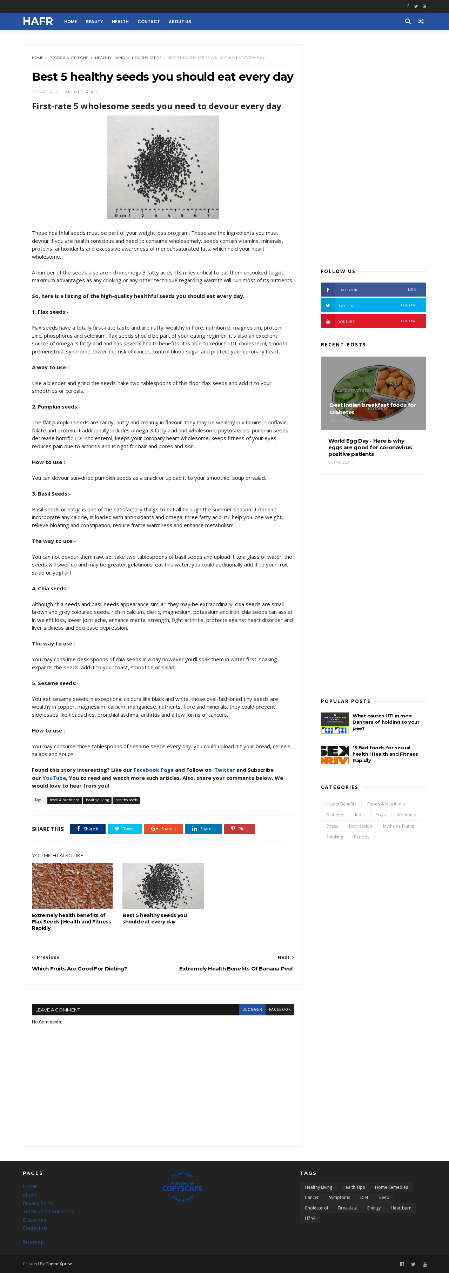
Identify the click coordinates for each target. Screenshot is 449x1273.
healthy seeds (146, 57)
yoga (381, 815)
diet (364, 1197)
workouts (406, 815)
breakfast (347, 1208)
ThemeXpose (59, 1264)
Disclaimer (35, 1219)
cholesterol (316, 1208)
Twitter (224, 769)
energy (374, 1208)
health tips (353, 1187)
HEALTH (120, 22)
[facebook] (408, 6)
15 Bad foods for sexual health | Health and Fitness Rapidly (385, 754)
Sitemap (33, 1241)
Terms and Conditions (48, 1211)
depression (360, 826)
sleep (383, 1197)
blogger (252, 1010)
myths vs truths (398, 826)
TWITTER (377, 305)
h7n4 (310, 1218)
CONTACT (149, 22)
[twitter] (416, 6)
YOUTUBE (377, 321)
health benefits (341, 804)
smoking (334, 837)
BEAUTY (94, 22)
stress (332, 826)
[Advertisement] (373, 149)
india (360, 815)
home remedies (391, 1187)
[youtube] (424, 6)
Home (37, 57)
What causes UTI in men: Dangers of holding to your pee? (386, 722)
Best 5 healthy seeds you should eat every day (154, 918)
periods (361, 837)
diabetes (335, 815)
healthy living (110, 57)
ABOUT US (180, 22)
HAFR (38, 21)
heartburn (401, 1208)
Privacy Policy (38, 1203)
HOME (70, 22)
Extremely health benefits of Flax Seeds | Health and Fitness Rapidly (71, 921)
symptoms (339, 1197)
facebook (280, 1010)
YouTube (54, 777)
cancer (312, 1197)
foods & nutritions (68, 57)
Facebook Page (154, 769)
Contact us (35, 1228)
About (29, 1194)
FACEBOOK (377, 289)
